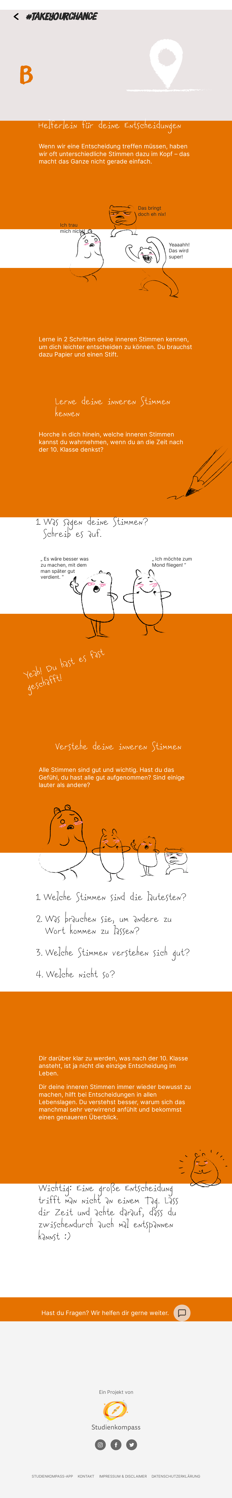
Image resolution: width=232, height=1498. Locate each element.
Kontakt (86, 1476)
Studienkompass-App (52, 1476)
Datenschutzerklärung (176, 1476)
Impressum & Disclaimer (123, 1476)
